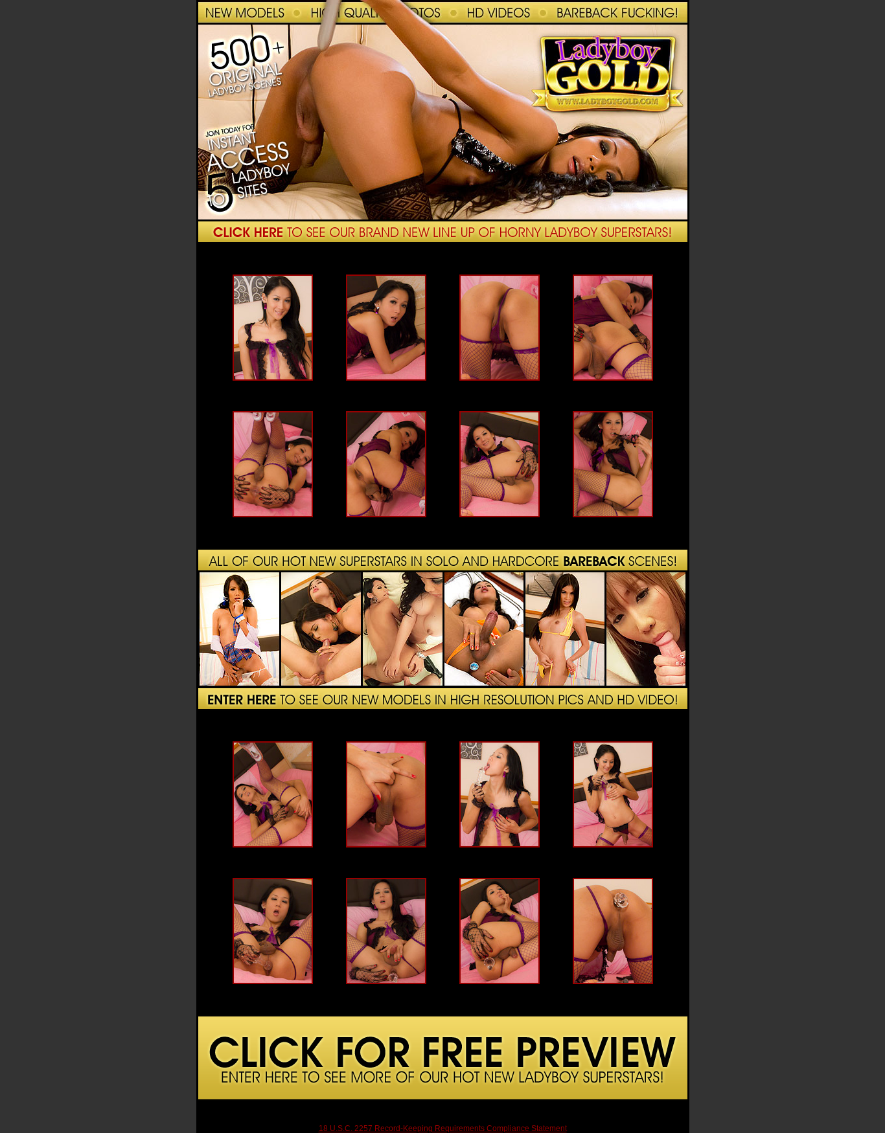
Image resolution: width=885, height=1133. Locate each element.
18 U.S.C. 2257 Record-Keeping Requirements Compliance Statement (443, 1128)
